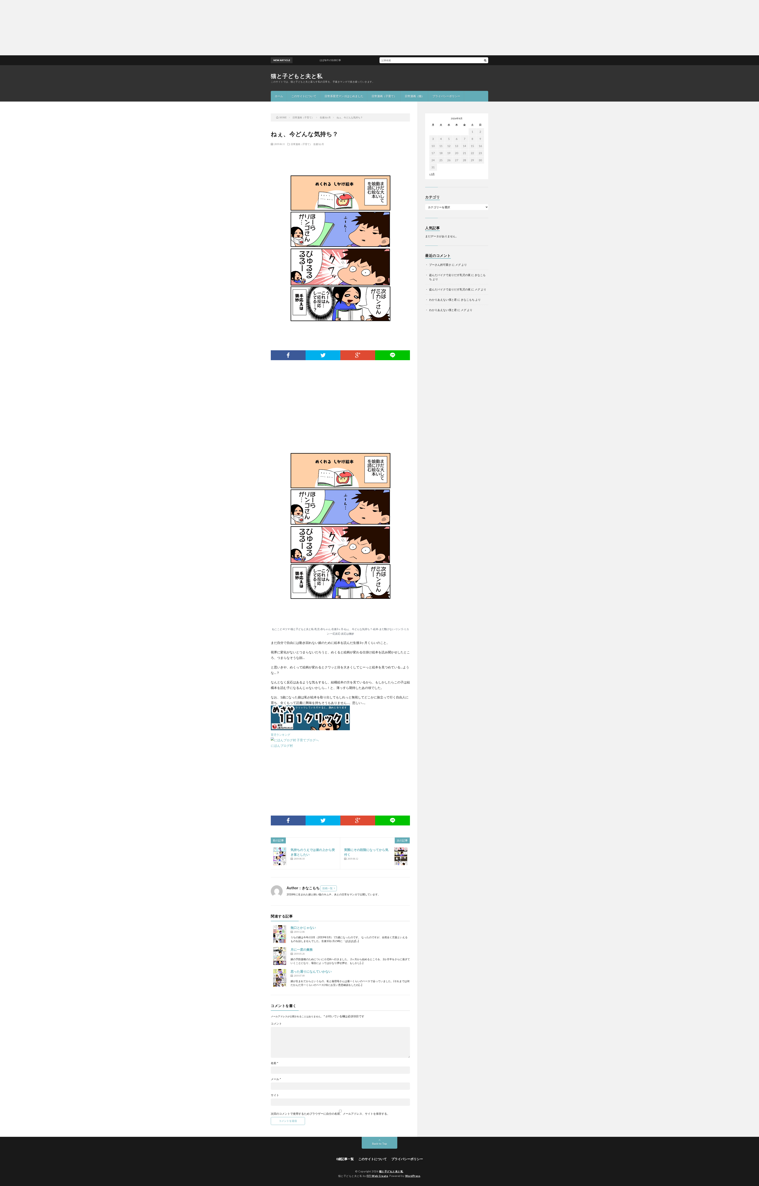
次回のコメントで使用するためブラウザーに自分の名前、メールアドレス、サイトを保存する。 (330, 1113)
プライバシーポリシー (446, 96)
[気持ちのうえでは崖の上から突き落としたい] (280, 856)
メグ (458, 264)
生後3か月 (318, 144)
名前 (274, 1063)
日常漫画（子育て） (384, 96)
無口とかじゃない (303, 927)
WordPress (412, 1176)
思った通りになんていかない (311, 971)
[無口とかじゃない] (280, 934)
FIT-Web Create (377, 1176)
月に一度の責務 (302, 949)
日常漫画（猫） (414, 96)
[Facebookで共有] (288, 355)
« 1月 (432, 173)
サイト (275, 1095)
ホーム (279, 96)
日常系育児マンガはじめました (344, 96)
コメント (276, 1023)
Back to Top (379, 1143)
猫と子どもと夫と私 (297, 76)
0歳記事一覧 (345, 1159)
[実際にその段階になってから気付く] (401, 856)
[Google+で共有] (357, 355)
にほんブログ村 (282, 745)
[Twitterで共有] (323, 355)
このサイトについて (303, 96)
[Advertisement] (118, 27)
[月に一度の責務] (280, 956)
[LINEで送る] (392, 355)
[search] (485, 60)
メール (276, 1079)
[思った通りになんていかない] (280, 978)
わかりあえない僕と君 (443, 299)
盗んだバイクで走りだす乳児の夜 (450, 275)
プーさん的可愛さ (440, 264)
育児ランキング (280, 734)
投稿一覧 (327, 888)
